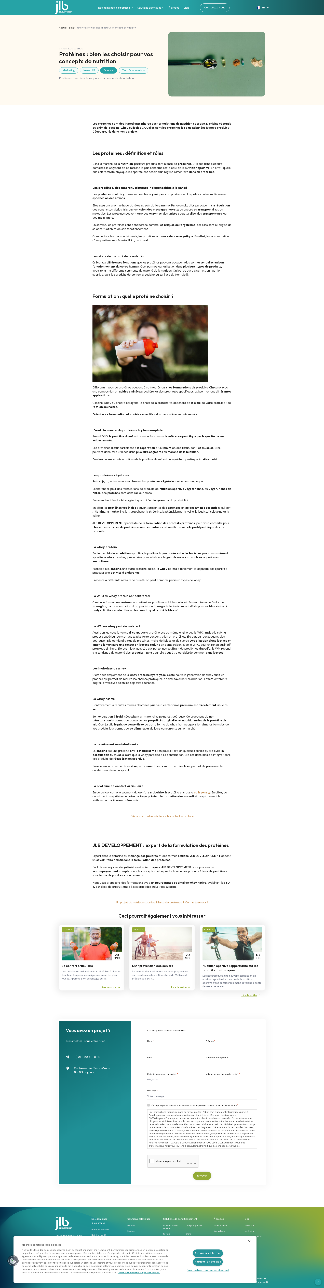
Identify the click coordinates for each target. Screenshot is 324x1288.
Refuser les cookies (208, 1261)
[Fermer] (249, 1241)
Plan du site (260, 1278)
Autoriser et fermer (208, 1253)
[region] (135, 1259)
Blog (186, 7)
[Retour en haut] (318, 1282)
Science (108, 70)
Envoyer (202, 1175)
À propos (174, 7)
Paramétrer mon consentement (208, 1270)
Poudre (130, 1225)
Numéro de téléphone (217, 1057)
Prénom (210, 1041)
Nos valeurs (219, 1231)
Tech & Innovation (133, 70)
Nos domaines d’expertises (114, 7)
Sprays (166, 1234)
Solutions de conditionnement (180, 1218)
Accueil (63, 27)
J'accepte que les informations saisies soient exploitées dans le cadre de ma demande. (194, 1105)
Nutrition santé (98, 1235)
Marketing (69, 70)
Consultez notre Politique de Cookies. (139, 1272)
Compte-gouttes (194, 1225)
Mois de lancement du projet (162, 1074)
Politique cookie (261, 1282)
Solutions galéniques (149, 7)
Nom (150, 1041)
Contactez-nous (214, 7)
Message (152, 1090)
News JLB (89, 70)
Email (150, 1057)
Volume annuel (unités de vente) (223, 1074)
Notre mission (220, 1225)
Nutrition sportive (100, 1229)
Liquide (130, 1231)
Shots (188, 1234)
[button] (262, 7)
